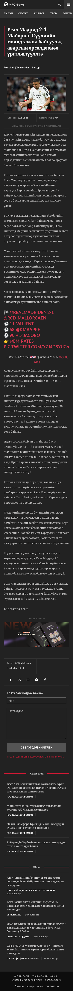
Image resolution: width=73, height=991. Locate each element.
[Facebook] (10, 679)
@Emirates (22, 341)
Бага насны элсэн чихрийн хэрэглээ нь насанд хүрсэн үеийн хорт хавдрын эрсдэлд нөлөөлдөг (35, 905)
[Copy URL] (45, 679)
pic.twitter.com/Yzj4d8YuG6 (36, 346)
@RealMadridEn (28, 312)
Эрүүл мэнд (14, 914)
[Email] (27, 679)
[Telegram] (36, 679)
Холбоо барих (53, 979)
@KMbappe (28, 329)
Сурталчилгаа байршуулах (27, 979)
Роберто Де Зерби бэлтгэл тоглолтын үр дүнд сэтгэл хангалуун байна (36, 844)
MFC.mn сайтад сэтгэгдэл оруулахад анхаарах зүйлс (35, 756)
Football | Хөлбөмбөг (16, 67)
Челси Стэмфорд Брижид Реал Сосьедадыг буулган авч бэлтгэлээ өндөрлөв (35, 825)
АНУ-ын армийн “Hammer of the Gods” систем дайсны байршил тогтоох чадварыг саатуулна (35, 881)
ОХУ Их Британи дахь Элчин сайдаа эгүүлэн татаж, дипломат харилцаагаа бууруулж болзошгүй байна (36, 927)
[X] (19, 679)
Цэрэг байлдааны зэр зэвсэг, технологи (31, 890)
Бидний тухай (21, 976)
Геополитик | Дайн (18, 936)
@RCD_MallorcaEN (25, 317)
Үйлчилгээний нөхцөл (44, 976)
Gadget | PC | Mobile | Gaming (23, 958)
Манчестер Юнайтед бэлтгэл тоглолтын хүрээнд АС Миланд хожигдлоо (34, 807)
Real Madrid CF (16, 667)
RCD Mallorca (23, 663)
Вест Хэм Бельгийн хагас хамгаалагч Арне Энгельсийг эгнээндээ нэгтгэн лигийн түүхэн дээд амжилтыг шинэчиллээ (36, 787)
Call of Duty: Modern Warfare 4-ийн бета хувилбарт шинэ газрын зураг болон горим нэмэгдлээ (35, 949)
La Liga (36, 67)
